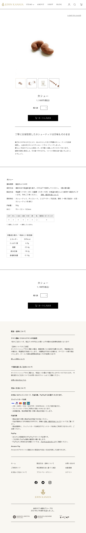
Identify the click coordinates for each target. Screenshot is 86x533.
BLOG (59, 4)
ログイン (68, 472)
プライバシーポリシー (45, 472)
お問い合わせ (70, 463)
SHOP (50, 4)
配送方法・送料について (45, 463)
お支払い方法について (19, 472)
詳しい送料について (18, 359)
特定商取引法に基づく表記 (46, 467)
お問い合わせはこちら (18, 380)
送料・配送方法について (50, 195)
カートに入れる (44, 118)
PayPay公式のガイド (48, 441)
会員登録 (68, 467)
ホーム (13, 463)
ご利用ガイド (16, 467)
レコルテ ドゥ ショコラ (74, 15)
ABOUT (40, 4)
